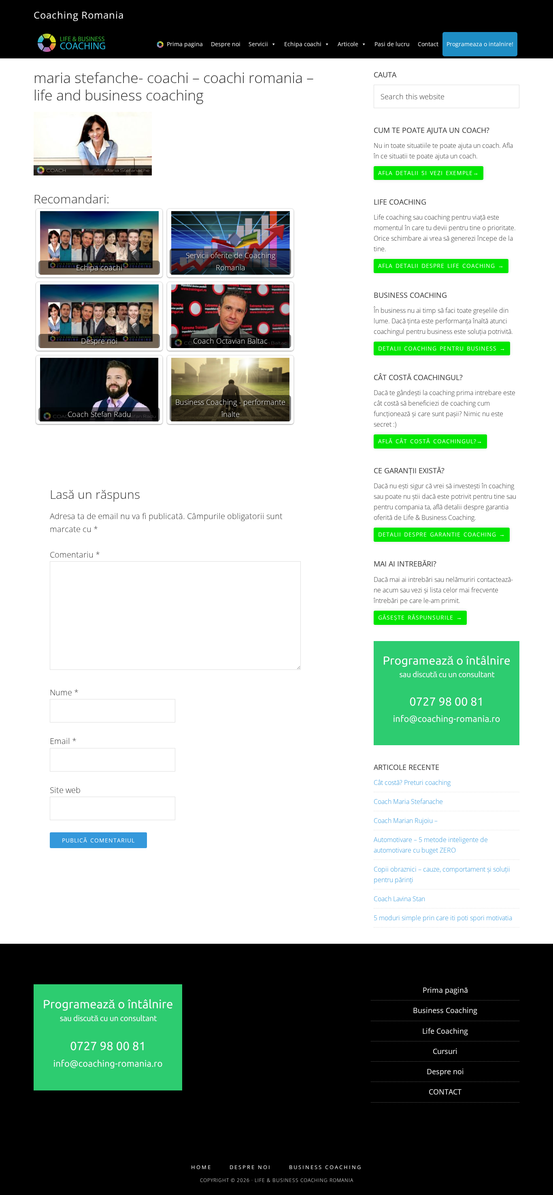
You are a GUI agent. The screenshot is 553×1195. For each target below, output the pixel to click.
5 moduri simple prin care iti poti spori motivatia (443, 917)
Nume (64, 692)
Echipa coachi (302, 44)
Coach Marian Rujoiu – (406, 820)
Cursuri (445, 1051)
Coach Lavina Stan (399, 898)
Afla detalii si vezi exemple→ (428, 173)
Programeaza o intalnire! (480, 44)
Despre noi (225, 44)
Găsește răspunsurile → (420, 617)
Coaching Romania (79, 14)
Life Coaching (445, 1031)
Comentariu (75, 554)
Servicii (258, 44)
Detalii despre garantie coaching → (441, 534)
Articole (348, 44)
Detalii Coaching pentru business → (442, 348)
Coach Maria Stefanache (408, 801)
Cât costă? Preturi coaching (412, 782)
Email (63, 740)
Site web (65, 790)
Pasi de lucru (392, 44)
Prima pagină (445, 990)
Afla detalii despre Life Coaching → (441, 265)
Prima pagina (185, 44)
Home (201, 1167)
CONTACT (445, 1092)
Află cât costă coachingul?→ (430, 441)
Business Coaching (445, 1010)
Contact (428, 44)
